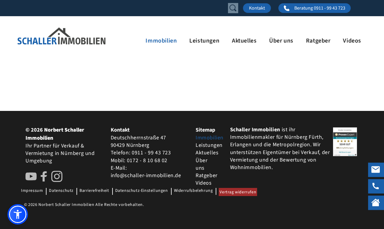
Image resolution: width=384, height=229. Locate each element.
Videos (352, 41)
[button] (17, 214)
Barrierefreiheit (94, 191)
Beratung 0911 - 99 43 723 (319, 8)
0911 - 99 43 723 (151, 152)
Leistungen (204, 41)
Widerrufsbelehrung (193, 191)
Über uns (281, 41)
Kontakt (257, 8)
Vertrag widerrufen (238, 192)
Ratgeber (318, 41)
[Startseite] (78, 36)
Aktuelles (244, 41)
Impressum (32, 191)
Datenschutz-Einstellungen (141, 191)
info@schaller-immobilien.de (146, 175)
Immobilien (161, 41)
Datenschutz (61, 191)
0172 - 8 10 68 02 (147, 160)
